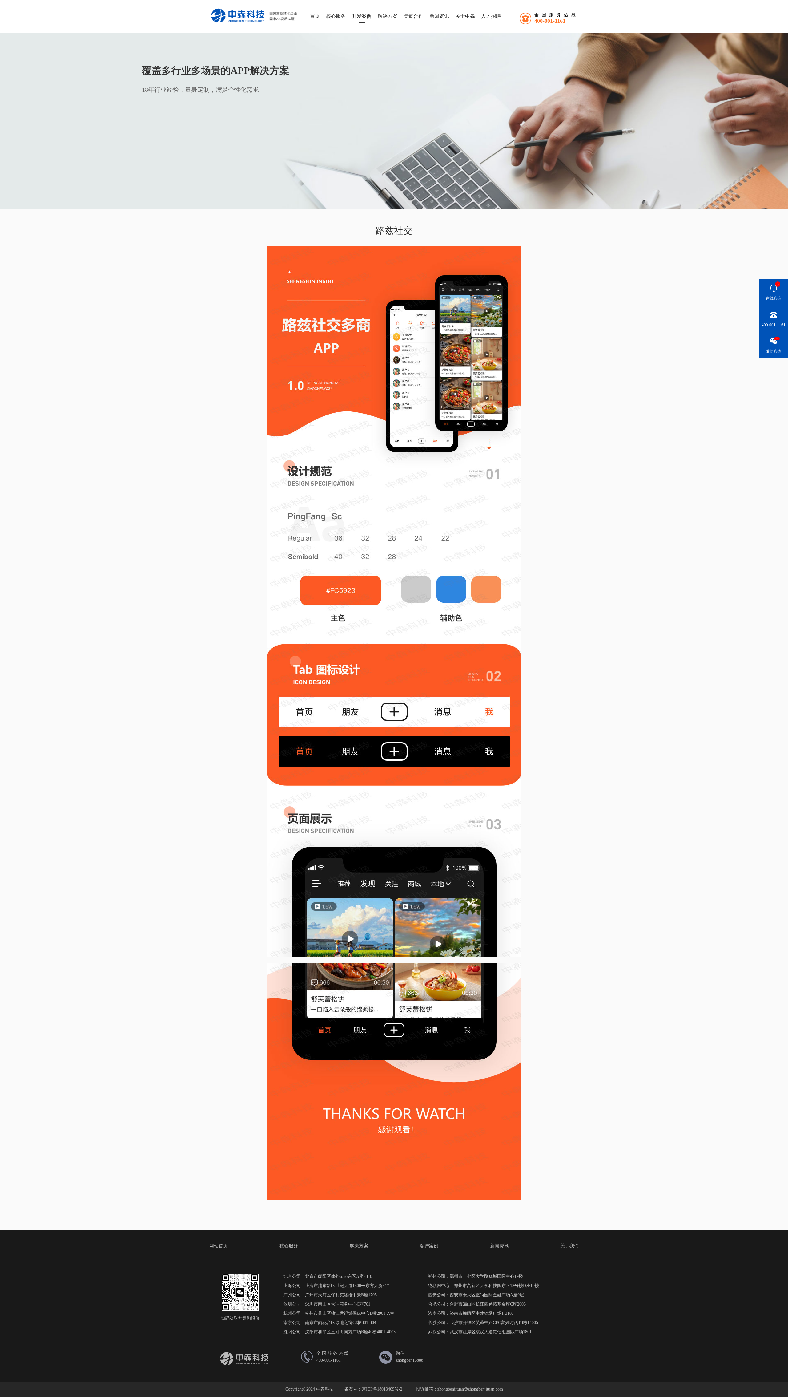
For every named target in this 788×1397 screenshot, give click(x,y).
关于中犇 (465, 16)
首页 (315, 16)
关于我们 (569, 1245)
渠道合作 (413, 16)
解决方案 (387, 16)
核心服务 (336, 16)
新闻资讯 (439, 16)
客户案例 (429, 1245)
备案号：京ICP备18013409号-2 (373, 1389)
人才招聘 (491, 16)
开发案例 (362, 16)
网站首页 (218, 1245)
